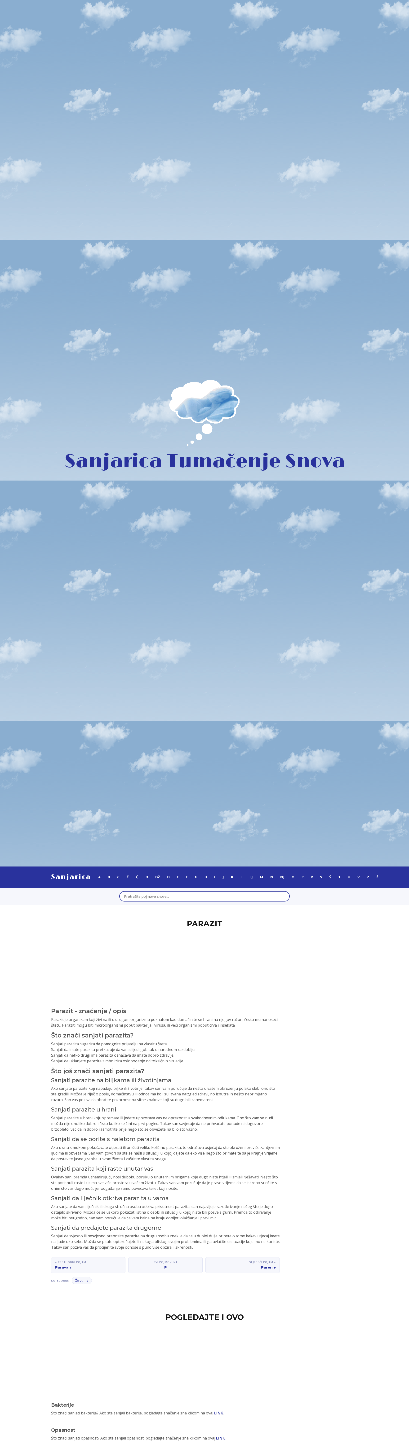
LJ (251, 877)
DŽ (157, 877)
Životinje (81, 1280)
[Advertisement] (204, 965)
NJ (282, 877)
